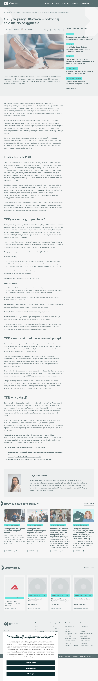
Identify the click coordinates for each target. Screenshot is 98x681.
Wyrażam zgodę (31, 663)
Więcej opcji (30, 674)
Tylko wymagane (30, 668)
